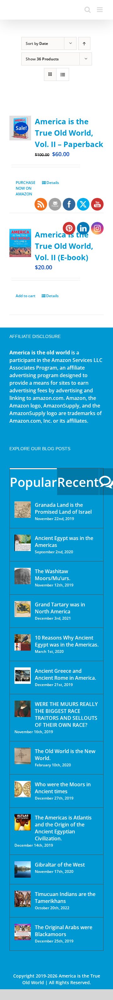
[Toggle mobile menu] (100, 9)
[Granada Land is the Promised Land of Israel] (22, 509)
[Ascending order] (84, 43)
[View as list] (62, 74)
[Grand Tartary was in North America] (22, 609)
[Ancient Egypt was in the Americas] (22, 543)
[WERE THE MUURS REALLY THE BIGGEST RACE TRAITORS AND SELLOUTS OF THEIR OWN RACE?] (22, 709)
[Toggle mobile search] (87, 9)
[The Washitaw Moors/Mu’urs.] (22, 576)
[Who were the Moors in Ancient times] (22, 789)
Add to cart (25, 295)
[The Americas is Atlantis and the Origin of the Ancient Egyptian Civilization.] (22, 822)
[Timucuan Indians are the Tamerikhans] (22, 899)
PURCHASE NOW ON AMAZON (25, 188)
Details (52, 182)
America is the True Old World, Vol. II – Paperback (69, 132)
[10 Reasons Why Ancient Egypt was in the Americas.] (22, 642)
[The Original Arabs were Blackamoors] (22, 932)
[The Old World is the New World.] (22, 756)
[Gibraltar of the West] (22, 869)
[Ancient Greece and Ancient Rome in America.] (22, 675)
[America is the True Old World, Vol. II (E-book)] (20, 243)
